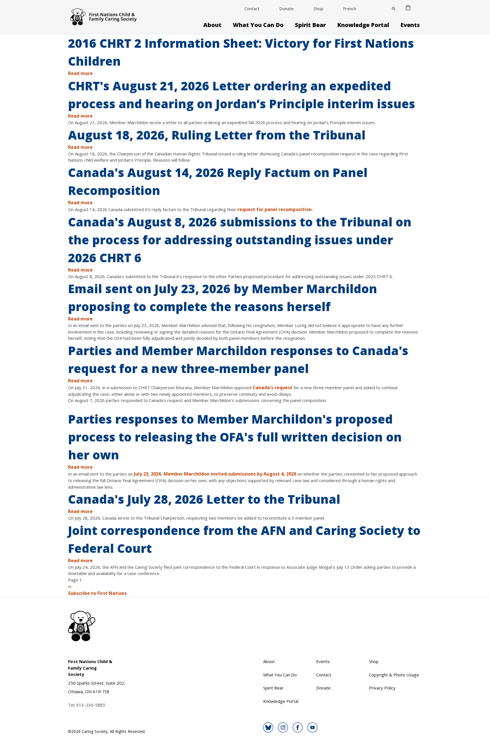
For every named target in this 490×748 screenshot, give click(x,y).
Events (410, 25)
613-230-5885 (90, 705)
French (349, 8)
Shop (318, 8)
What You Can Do (258, 25)
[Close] (393, 8)
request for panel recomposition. (275, 209)
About (212, 25)
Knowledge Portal (363, 25)
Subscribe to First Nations (97, 593)
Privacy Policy (382, 688)
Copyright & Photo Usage (394, 675)
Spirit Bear (310, 25)
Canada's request (272, 387)
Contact (251, 8)
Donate (286, 8)
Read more (80, 73)
